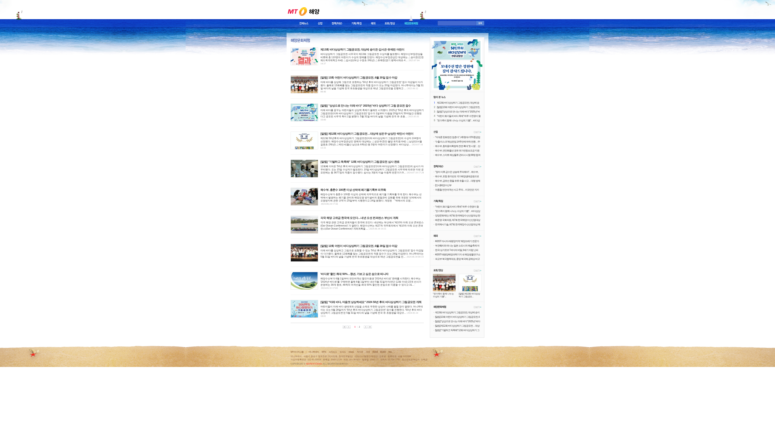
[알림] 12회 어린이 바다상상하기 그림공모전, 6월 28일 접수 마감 (358, 245)
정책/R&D (336, 23)
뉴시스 (343, 352)
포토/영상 (389, 23)
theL (390, 352)
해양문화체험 (411, 23)
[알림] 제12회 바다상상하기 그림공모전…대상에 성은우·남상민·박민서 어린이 (367, 133)
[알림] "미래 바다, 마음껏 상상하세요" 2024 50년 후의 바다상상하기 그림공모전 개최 (370, 302)
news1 (351, 352)
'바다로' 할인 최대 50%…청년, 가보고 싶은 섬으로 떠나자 (354, 274)
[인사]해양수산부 (443, 185)
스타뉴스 (333, 352)
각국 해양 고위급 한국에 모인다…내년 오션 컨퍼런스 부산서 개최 (359, 217)
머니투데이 (314, 352)
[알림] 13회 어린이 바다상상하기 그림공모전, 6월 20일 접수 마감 (358, 77)
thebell (375, 352)
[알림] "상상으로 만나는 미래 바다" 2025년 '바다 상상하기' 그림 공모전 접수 (365, 105)
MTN (324, 352)
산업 (320, 23)
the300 (383, 352)
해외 (373, 23)
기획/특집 (356, 23)
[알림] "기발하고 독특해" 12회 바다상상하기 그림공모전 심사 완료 (359, 161)
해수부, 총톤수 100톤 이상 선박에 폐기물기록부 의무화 (353, 189)
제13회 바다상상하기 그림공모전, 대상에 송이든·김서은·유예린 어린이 (362, 49)
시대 (368, 352)
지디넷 (360, 352)
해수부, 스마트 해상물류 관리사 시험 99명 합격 (457, 155)
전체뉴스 (304, 23)
